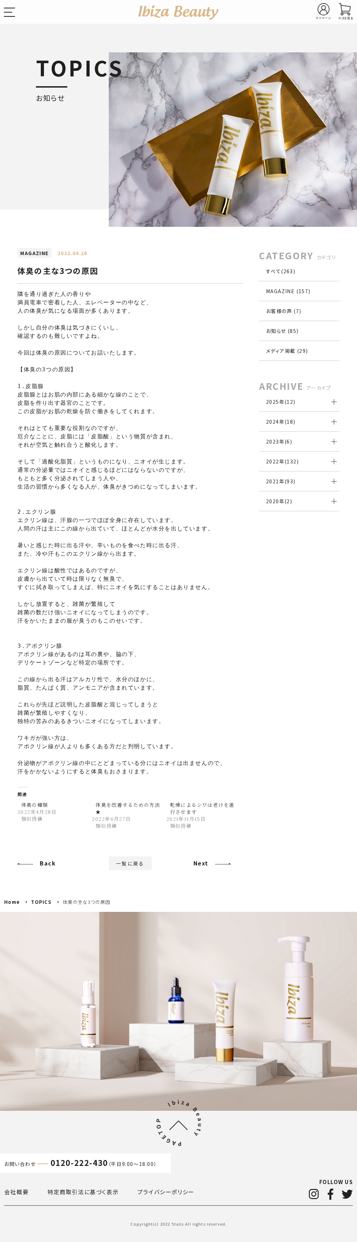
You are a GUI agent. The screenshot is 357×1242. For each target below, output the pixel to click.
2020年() (279, 501)
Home (12, 902)
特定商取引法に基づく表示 (83, 1192)
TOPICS (41, 902)
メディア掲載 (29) (287, 350)
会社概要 (16, 1192)
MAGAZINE (34, 253)
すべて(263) (280, 271)
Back (48, 863)
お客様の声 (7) (284, 310)
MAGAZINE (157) (288, 291)
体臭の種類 (34, 804)
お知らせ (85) (282, 330)
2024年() (281, 421)
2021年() (281, 481)
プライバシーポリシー (166, 1192)
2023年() (279, 441)
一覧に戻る (130, 863)
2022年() (282, 461)
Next (200, 863)
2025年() (281, 401)
